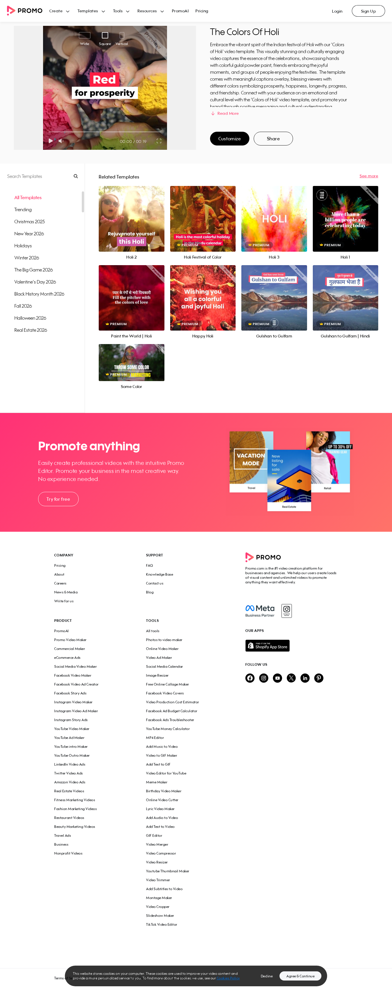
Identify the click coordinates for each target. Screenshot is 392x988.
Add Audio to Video (162, 818)
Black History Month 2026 (39, 294)
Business (61, 844)
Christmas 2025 (29, 221)
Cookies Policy (228, 978)
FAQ (149, 565)
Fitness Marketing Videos (74, 800)
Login (337, 11)
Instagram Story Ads (71, 720)
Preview (131, 212)
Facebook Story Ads (70, 693)
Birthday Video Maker (163, 791)
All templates (28, 197)
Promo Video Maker (70, 640)
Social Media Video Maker (75, 666)
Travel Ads (62, 835)
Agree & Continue (300, 976)
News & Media (65, 592)
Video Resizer (157, 862)
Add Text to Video (160, 826)
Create (56, 10)
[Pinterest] (318, 678)
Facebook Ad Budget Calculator (171, 711)
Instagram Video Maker (73, 702)
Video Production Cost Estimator (172, 702)
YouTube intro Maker (71, 746)
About (59, 574)
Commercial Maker (69, 649)
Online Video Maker (162, 649)
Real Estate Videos (69, 791)
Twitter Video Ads (68, 773)
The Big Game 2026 (33, 270)
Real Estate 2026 (30, 330)
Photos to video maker (164, 640)
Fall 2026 (23, 306)
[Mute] (62, 141)
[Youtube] (277, 678)
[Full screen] (159, 141)
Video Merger (157, 844)
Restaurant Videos (69, 818)
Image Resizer (157, 675)
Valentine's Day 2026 (35, 282)
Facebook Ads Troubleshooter (170, 720)
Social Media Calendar (164, 666)
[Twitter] (291, 678)
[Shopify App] (291, 646)
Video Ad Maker (159, 657)
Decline (267, 976)
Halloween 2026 (30, 318)
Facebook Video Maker (72, 675)
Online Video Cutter (162, 800)
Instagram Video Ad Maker (76, 711)
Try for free (58, 499)
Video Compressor (161, 853)
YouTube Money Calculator (168, 729)
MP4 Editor (155, 737)
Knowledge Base (159, 574)
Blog (150, 592)
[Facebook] (259, 611)
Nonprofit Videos (68, 853)
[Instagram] (286, 611)
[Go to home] (28, 11)
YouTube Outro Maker (72, 755)
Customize (229, 138)
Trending (23, 209)
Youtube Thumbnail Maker (167, 871)
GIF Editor (154, 835)
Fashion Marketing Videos (75, 809)
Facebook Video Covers (165, 693)
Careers (60, 583)
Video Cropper (158, 906)
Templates (87, 10)
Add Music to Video (162, 746)
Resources (147, 10)
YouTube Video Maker (72, 729)
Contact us (154, 583)
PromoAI (180, 10)
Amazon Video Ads (69, 782)
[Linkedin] (305, 678)
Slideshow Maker (160, 915)
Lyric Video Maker (160, 809)
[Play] (50, 140)
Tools (118, 10)
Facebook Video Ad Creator (76, 684)
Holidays (23, 246)
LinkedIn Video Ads (69, 764)
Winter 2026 (26, 258)
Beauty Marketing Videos (74, 826)
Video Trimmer (158, 880)
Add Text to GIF (158, 764)
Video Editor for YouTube (166, 773)
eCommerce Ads (67, 657)
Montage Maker (159, 898)
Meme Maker (156, 782)
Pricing (201, 10)
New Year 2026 (29, 233)
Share (273, 138)
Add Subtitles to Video (164, 889)
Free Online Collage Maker (167, 684)
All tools (153, 631)
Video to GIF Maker (161, 755)
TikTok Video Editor (161, 924)
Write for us (63, 601)
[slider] (49, 132)
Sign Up (368, 11)
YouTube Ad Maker (69, 737)
